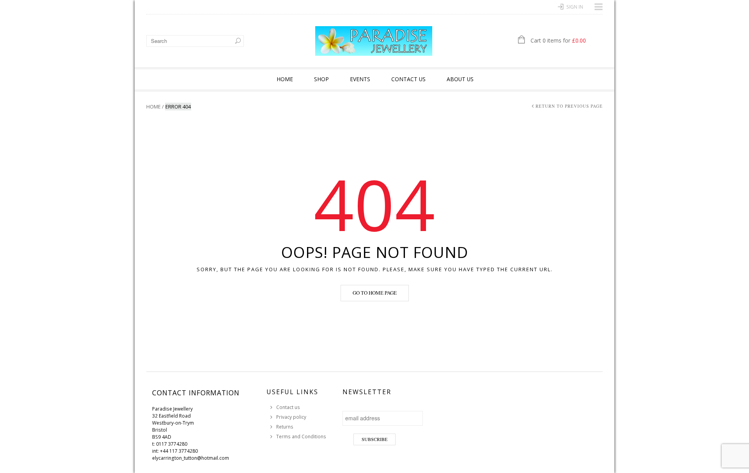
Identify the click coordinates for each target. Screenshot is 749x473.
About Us (460, 79)
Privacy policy (291, 417)
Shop (321, 79)
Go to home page (375, 292)
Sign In (574, 7)
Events (360, 79)
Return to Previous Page (569, 106)
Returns (284, 426)
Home (285, 79)
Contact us (408, 79)
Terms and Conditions (301, 436)
